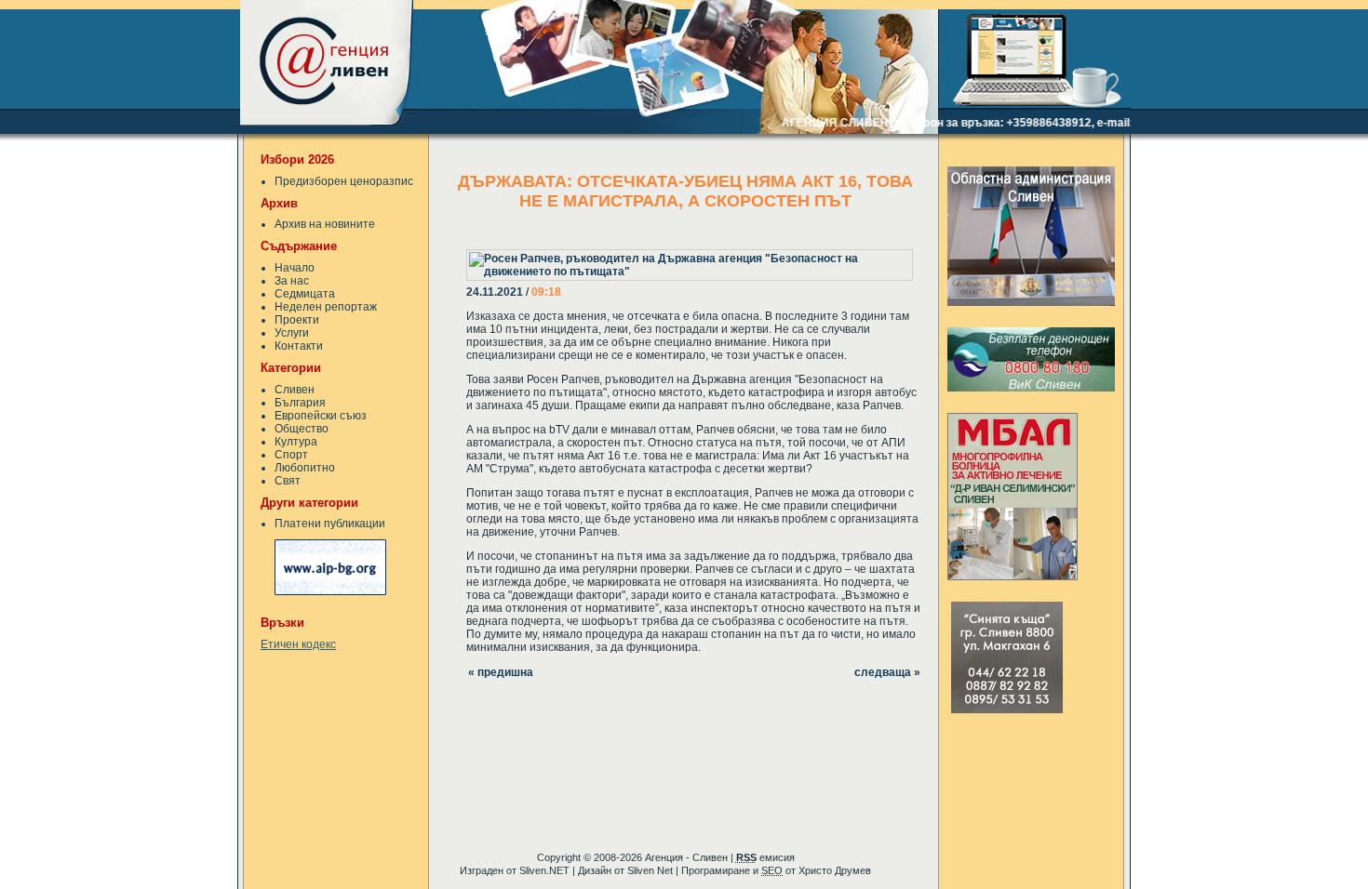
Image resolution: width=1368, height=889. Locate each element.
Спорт (291, 454)
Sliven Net (650, 870)
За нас (292, 280)
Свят (288, 480)
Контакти (299, 345)
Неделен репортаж (326, 306)
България (300, 402)
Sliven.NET (544, 870)
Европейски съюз (321, 415)
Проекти (297, 319)
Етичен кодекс (298, 644)
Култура (296, 441)
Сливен (295, 389)
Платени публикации (330, 523)
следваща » (887, 672)
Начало (295, 267)
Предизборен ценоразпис (344, 181)
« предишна (500, 672)
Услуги (292, 332)
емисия (765, 857)
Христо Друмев (834, 870)
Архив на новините (325, 224)
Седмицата (305, 293)
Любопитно (305, 467)
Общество (302, 428)
